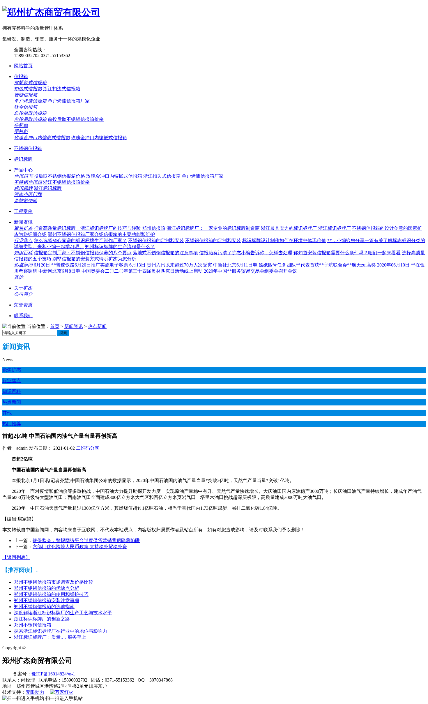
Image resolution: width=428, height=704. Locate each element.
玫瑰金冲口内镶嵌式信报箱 (42, 137)
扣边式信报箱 (28, 88)
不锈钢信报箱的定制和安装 (156, 240)
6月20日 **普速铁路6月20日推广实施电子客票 (81, 264)
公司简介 (23, 294)
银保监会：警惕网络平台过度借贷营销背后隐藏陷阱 (86, 540)
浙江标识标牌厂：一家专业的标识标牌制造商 (213, 228)
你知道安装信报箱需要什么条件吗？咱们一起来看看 (347, 252)
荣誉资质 (23, 304)
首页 (54, 326)
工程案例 (23, 211)
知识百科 (23, 252)
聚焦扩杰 (23, 228)
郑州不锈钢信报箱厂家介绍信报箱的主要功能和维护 (101, 234)
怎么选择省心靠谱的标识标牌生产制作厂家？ (80, 240)
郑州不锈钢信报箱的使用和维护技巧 (51, 594)
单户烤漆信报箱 (30, 100)
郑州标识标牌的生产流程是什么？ (120, 246)
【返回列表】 (16, 557)
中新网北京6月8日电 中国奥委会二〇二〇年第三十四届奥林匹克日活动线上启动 (120, 271)
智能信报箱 (25, 94)
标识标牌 (23, 159)
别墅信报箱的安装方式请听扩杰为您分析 (94, 258)
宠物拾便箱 (25, 200)
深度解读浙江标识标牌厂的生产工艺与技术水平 (63, 612)
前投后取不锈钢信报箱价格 (76, 119)
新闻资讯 (23, 222)
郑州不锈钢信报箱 (32, 624)
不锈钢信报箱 (28, 148)
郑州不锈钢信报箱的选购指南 (44, 606)
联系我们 (23, 315)
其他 (18, 277)
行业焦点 (23, 240)
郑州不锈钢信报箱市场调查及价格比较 (53, 582)
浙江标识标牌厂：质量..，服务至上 (50, 637)
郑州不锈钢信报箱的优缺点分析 (46, 588)
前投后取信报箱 (30, 119)
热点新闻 (23, 264)
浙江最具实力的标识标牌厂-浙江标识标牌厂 (306, 228)
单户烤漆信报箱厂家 (69, 100)
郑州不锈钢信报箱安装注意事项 (46, 600)
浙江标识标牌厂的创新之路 (42, 618)
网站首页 (23, 65)
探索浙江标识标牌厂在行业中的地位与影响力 (60, 631)
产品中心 (23, 169)
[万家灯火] (61, 692)
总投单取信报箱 (30, 113)
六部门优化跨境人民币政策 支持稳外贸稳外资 (80, 546)
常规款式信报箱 (30, 82)
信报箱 (21, 76)
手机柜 (21, 131)
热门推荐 (11, 423)
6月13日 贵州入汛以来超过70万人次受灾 (170, 264)
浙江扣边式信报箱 (61, 88)
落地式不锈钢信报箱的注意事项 (165, 252)
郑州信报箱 (153, 228)
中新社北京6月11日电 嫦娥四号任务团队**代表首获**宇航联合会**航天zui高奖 (294, 264)
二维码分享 (87, 448)
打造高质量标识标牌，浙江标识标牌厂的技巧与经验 (87, 228)
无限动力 (35, 692)
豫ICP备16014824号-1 (53, 673)
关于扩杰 (23, 287)
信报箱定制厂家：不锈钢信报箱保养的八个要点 (83, 252)
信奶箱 (21, 125)
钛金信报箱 (25, 107)
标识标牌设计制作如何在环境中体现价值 (284, 240)
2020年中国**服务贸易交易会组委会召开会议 (250, 271)
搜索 (63, 333)
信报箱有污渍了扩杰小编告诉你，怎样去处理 (245, 252)
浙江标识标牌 (48, 188)
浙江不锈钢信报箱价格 (66, 182)
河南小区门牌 (28, 194)
